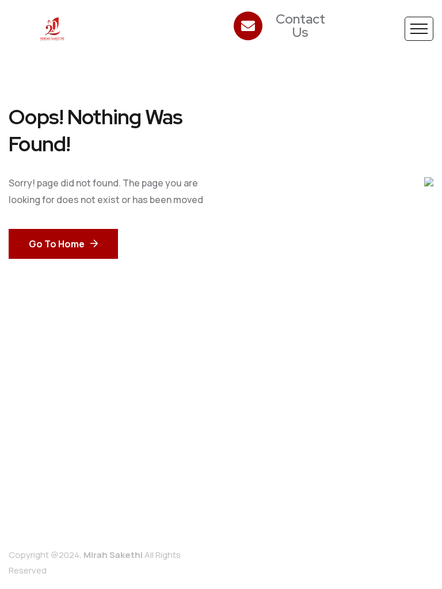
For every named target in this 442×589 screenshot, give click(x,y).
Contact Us (300, 26)
